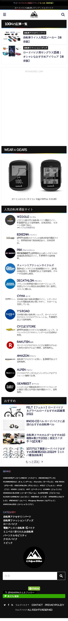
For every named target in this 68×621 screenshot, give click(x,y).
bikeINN (27, 234)
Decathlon (29, 280)
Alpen (25, 370)
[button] (34, 175)
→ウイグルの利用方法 (26, 227)
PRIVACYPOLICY (54, 605)
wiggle (26, 217)
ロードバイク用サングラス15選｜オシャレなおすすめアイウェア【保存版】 (43, 56)
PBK (26, 250)
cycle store (26, 326)
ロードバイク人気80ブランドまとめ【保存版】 (34, 3)
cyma (23, 296)
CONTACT (37, 605)
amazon (26, 356)
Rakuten (25, 342)
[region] (34, 178)
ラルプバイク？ (22, 605)
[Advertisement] (34, 107)
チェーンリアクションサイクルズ (35, 265)
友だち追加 (13, 596)
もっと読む (32, 461)
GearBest (28, 383)
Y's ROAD (23, 311)
